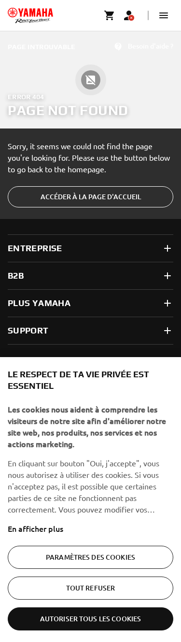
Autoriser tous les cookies (90, 618)
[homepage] (30, 15)
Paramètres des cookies (90, 557)
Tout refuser (90, 587)
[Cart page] (109, 15)
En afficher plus (35, 528)
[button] (163, 15)
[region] (90, 499)
